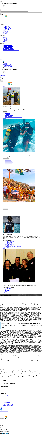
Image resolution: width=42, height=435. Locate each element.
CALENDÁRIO (5, 54)
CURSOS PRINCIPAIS (7, 28)
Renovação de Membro (7, 396)
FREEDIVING (5, 32)
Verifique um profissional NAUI (8, 49)
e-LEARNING (5, 33)
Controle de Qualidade (6, 20)
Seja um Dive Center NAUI (7, 47)
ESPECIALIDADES (6, 29)
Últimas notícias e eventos (7, 240)
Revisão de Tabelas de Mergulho (8, 404)
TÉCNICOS (5, 30)
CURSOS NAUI (6, 26)
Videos (4, 57)
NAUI (4, 86)
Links (4, 41)
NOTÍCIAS (5, 55)
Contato (4, 292)
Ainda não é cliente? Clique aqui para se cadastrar (9, 81)
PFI (3, 403)
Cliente (5, 7)
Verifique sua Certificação (7, 65)
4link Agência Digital (12, 414)
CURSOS (4, 118)
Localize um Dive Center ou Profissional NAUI (11, 50)
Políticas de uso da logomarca (8, 405)
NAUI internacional (3, 75)
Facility (5, 6)
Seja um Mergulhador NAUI (8, 46)
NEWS (4, 248)
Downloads (5, 40)
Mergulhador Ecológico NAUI (8, 48)
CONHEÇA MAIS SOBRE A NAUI (8, 287)
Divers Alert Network (6, 402)
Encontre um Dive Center (7, 64)
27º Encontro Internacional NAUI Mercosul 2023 (11, 22)
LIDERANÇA (5, 31)
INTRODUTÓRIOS (6, 27)
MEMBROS (5, 168)
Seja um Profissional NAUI (7, 45)
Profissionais (5, 37)
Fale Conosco (2, 59)
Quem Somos (5, 19)
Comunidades (5, 56)
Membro (5, 5)
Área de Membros (6, 395)
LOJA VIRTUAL (6, 247)
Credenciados (5, 38)
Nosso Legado (5, 18)
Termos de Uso (22, 412)
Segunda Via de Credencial (7, 66)
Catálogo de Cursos (6, 21)
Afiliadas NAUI (5, 39)
